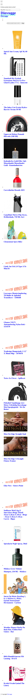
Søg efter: (3, 9)
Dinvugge (9, 694)
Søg (23, 23)
